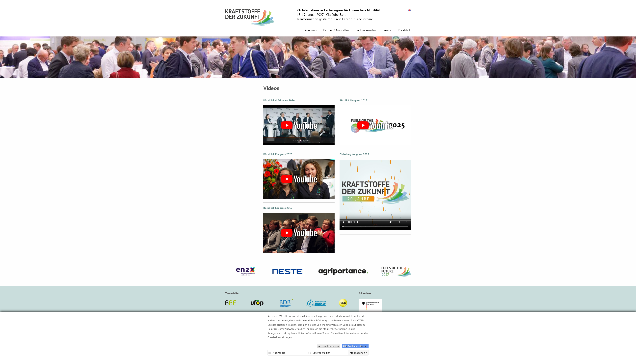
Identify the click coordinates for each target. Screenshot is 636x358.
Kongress (311, 30)
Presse (387, 30)
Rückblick (404, 30)
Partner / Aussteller (336, 30)
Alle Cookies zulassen (355, 346)
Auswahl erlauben (328, 346)
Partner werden (366, 30)
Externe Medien (321, 352)
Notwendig (278, 352)
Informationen (357, 352)
